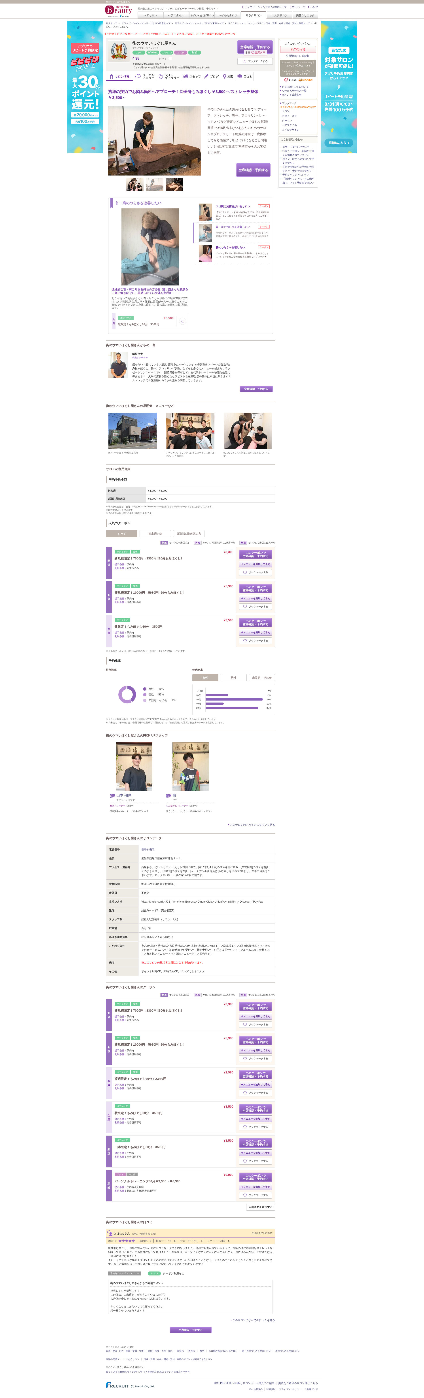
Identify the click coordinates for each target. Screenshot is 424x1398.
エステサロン (280, 15)
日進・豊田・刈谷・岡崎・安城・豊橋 (125, 1351)
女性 (205, 677)
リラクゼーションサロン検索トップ (265, 7)
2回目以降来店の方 (189, 533)
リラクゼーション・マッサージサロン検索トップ (146, 23)
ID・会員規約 (256, 1389)
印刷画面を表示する (261, 1207)
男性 (234, 677)
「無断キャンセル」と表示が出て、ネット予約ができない (298, 180)
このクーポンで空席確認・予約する (256, 554)
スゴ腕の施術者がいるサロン (223, 1351)
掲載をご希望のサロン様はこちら (298, 1383)
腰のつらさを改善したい (287, 1351)
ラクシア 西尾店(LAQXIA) (177, 1371)
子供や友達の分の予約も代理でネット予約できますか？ (298, 168)
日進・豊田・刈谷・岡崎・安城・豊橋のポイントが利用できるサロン (178, 1359)
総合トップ (111, 23)
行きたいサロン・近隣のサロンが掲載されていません (298, 153)
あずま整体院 (120, 1371)
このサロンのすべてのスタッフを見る (252, 824)
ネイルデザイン (290, 129)
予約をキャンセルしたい (295, 174)
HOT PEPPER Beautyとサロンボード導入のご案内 (244, 1383)
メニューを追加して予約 (256, 564)
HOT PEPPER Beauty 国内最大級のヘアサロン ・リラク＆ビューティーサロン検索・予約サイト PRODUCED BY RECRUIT (119, 11)
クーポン (287, 120)
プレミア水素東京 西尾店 (151, 1371)
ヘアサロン (150, 15)
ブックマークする (258, 61)
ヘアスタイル (176, 15)
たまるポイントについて (295, 86)
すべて (121, 533)
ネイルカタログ (228, 15)
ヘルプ (314, 7)
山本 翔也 (123, 795)
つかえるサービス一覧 (294, 90)
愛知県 (180, 1351)
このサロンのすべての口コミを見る (254, 1320)
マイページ (298, 7)
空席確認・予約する (255, 49)
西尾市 (191, 1351)
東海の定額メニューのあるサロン (122, 1359)
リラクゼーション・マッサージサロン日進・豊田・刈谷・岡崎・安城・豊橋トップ (269, 23)
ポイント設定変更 (291, 94)
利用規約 (270, 1389)
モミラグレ (132, 1371)
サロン (285, 111)
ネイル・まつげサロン (202, 15)
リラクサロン (254, 15)
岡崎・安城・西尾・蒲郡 (160, 1351)
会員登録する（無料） (298, 55)
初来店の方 (155, 533)
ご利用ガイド (311, 1389)
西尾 (202, 1351)
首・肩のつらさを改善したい (256, 1351)
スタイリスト (289, 115)
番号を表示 (148, 849)
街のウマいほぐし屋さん (154, 43)
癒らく (109, 1371)
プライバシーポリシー (290, 1389)
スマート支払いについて (295, 147)
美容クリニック (305, 15)
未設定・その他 (262, 677)
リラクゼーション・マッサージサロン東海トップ (199, 23)
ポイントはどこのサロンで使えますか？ (298, 160)
